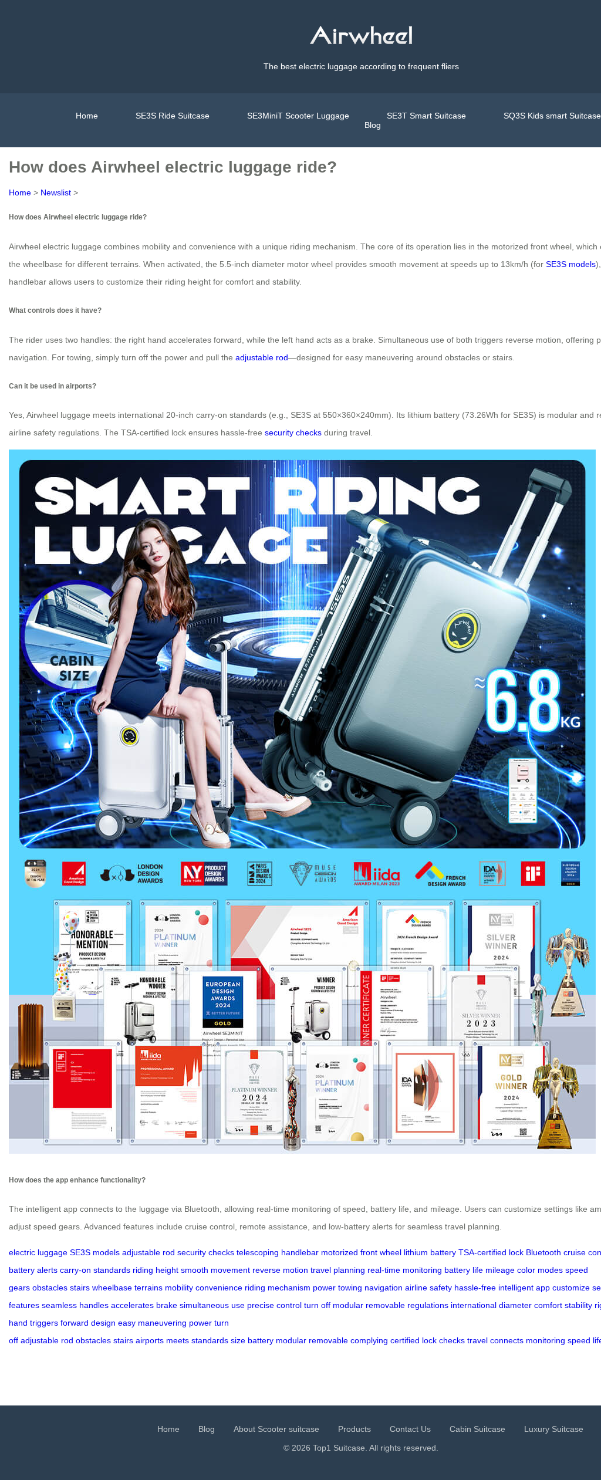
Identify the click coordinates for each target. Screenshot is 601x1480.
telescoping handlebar (278, 1252)
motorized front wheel (361, 1252)
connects (507, 1340)
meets (177, 1340)
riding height (155, 1270)
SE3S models (571, 264)
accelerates (132, 1305)
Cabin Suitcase (477, 1429)
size (238, 1340)
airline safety (428, 1287)
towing (350, 1287)
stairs (80, 1287)
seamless (59, 1305)
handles (94, 1305)
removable (385, 1305)
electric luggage (38, 1252)
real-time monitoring (404, 1270)
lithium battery (430, 1252)
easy (127, 1322)
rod (67, 1340)
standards (209, 1340)
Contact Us (410, 1429)
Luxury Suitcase (553, 1429)
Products (354, 1429)
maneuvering (162, 1322)
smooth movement (215, 1270)
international (474, 1305)
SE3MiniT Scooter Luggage (298, 115)
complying (369, 1340)
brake (166, 1305)
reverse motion (280, 1270)
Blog (372, 125)
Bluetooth (543, 1252)
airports (150, 1340)
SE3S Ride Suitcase (173, 115)
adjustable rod (261, 357)
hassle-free (475, 1287)
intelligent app (524, 1287)
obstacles (49, 1287)
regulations (427, 1305)
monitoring (545, 1340)
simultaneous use (212, 1305)
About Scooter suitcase (276, 1429)
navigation (383, 1287)
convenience (218, 1287)
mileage (500, 1270)
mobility (179, 1287)
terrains (148, 1287)
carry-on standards (95, 1270)
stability (578, 1305)
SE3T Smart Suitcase (426, 115)
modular (348, 1305)
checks (452, 1340)
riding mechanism (277, 1287)
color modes (540, 1270)
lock (429, 1340)
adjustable (40, 1340)
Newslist (55, 192)
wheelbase (112, 1287)
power (324, 1287)
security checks (293, 432)
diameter (515, 1305)
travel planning (337, 1270)
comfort (548, 1305)
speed (579, 1340)
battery (261, 1340)
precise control (274, 1305)
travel (477, 1340)
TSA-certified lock (491, 1252)
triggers (44, 1322)
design (103, 1322)
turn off (317, 1305)
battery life (463, 1270)
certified (405, 1340)
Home (87, 115)
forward (74, 1322)
